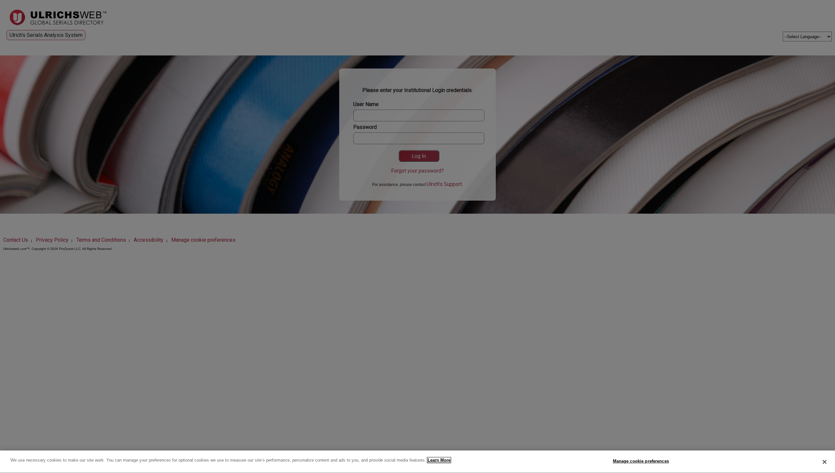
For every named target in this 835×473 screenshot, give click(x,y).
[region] (417, 461)
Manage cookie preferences (641, 461)
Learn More (439, 460)
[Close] (824, 462)
